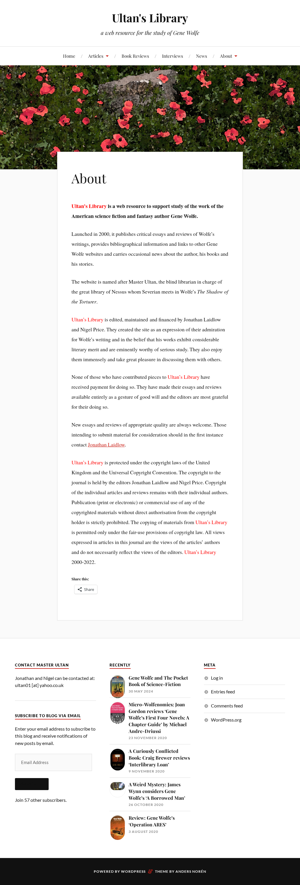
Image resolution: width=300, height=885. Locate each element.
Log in (217, 678)
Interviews (172, 56)
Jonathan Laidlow (106, 444)
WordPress (133, 871)
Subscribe (31, 784)
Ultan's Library (150, 17)
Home (69, 56)
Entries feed (223, 691)
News (201, 56)
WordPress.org (226, 719)
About (226, 56)
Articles (95, 56)
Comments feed (227, 705)
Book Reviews (135, 56)
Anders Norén (190, 871)
